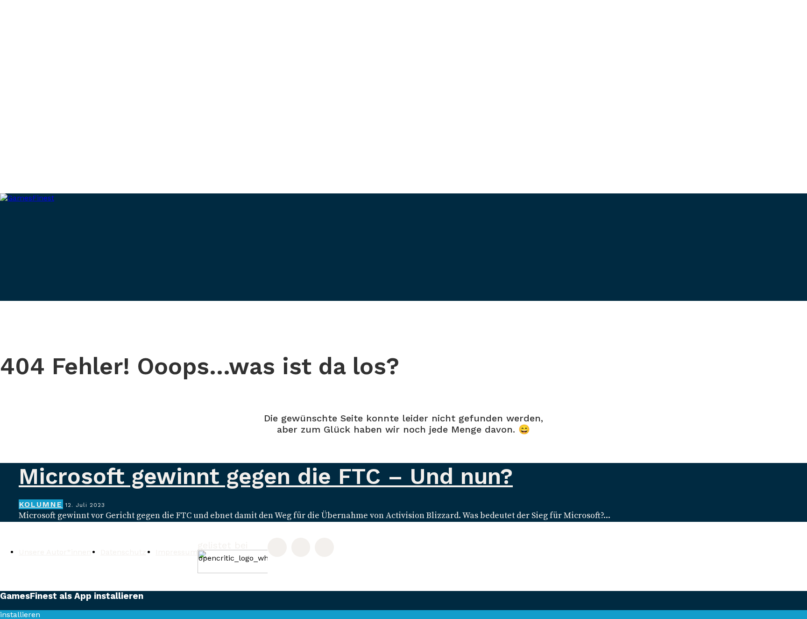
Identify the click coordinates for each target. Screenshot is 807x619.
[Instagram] (277, 547)
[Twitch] (301, 547)
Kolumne (41, 504)
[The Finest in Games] (117, 256)
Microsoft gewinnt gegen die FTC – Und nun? (266, 476)
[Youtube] (324, 547)
